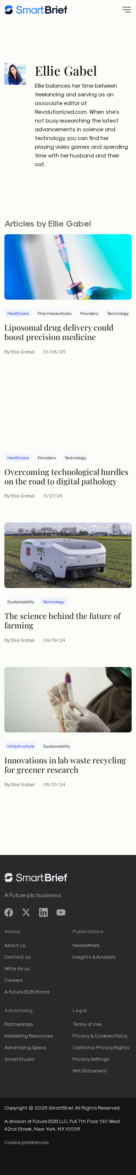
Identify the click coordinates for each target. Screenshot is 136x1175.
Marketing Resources (28, 1035)
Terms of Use (87, 1024)
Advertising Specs (25, 1047)
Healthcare (18, 313)
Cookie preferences (26, 1142)
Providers (89, 313)
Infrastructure (20, 745)
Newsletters (86, 945)
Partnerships (18, 1024)
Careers (13, 980)
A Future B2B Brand (26, 991)
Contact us (17, 957)
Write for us (17, 968)
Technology (118, 313)
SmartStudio (19, 1059)
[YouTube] (61, 912)
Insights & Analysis (94, 957)
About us (14, 945)
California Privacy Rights (101, 1047)
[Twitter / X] (26, 912)
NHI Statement (90, 1070)
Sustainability (20, 601)
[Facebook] (8, 912)
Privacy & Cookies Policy (100, 1035)
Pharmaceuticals (54, 313)
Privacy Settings (91, 1059)
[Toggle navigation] (125, 9)
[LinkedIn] (43, 912)
